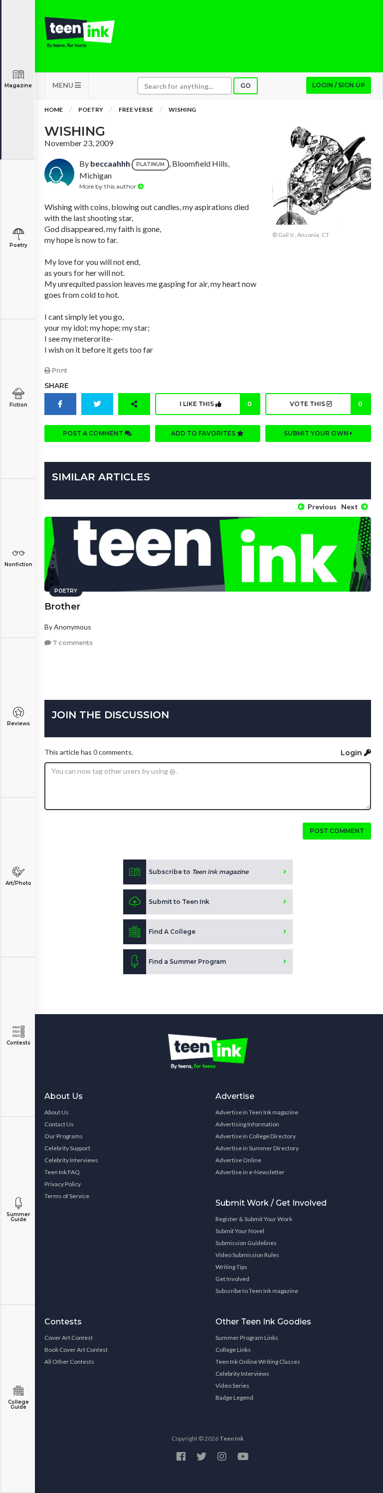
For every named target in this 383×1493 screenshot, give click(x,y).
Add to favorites (204, 433)
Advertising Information (247, 1124)
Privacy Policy (62, 1184)
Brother (62, 606)
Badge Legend (234, 1397)
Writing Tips (231, 1267)
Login (352, 752)
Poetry (18, 245)
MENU (63, 85)
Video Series (232, 1385)
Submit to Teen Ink (179, 901)
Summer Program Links (246, 1337)
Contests (18, 1043)
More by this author (108, 186)
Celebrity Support (67, 1148)
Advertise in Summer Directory (257, 1148)
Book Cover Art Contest (76, 1349)
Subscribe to (198, 871)
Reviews (18, 723)
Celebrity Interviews (71, 1160)
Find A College (172, 931)
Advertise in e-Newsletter (250, 1172)
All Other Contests (69, 1361)
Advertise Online (238, 1160)
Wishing (182, 109)
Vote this (326, 404)
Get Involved (232, 1278)
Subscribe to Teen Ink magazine (256, 1290)
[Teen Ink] (79, 32)
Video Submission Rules (247, 1255)
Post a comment (94, 433)
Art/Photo (18, 883)
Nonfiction (18, 564)
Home (53, 109)
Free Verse (136, 109)
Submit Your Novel (239, 1231)
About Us (56, 1112)
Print (58, 370)
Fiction (18, 405)
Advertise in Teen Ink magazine (256, 1112)
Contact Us (59, 1124)
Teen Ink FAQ (62, 1172)
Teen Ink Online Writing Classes (257, 1361)
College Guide (18, 1404)
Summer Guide (18, 1217)
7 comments (72, 642)
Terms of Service (66, 1196)
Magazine (18, 85)
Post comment (337, 831)
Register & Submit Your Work (253, 1219)
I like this (216, 404)
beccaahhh (110, 163)
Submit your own (317, 433)
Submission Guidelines (246, 1243)
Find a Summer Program (187, 961)
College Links (233, 1349)
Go (245, 85)
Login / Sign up (338, 85)
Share (56, 385)
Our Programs (63, 1136)
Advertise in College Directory (255, 1136)
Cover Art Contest (68, 1337)
